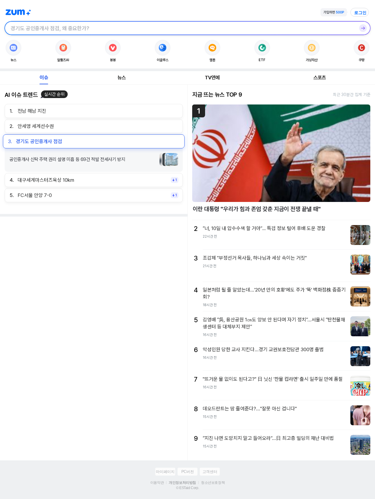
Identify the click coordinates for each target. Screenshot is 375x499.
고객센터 (209, 471)
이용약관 (157, 483)
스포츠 (319, 77)
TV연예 (212, 77)
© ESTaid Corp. (187, 488)
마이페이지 (165, 471)
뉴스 (121, 77)
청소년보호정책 (213, 483)
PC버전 (187, 471)
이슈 (44, 77)
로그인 (360, 12)
